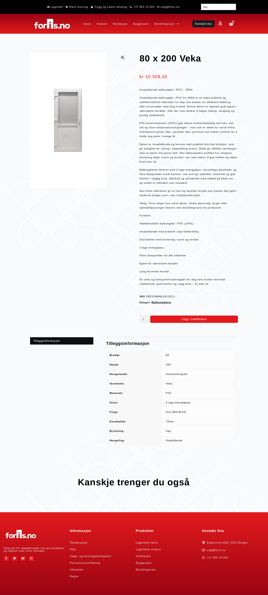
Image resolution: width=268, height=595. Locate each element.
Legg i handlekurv (194, 319)
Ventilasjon (120, 23)
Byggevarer (141, 23)
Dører (87, 23)
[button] (122, 57)
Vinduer (102, 23)
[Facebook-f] (6, 558)
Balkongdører (161, 302)
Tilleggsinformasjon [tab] (46, 340)
